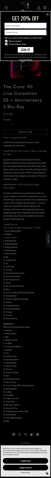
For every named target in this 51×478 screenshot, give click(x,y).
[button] (47, 14)
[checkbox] (26, 41)
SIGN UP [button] (25, 49)
